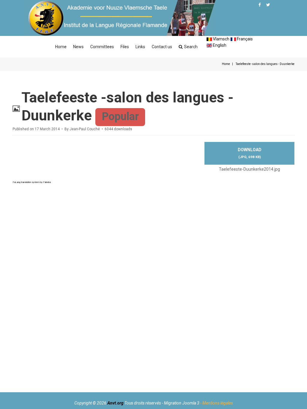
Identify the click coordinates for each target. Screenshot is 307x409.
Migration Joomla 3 (181, 403)
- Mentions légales (216, 403)
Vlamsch (220, 39)
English (219, 45)
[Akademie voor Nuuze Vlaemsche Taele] (120, 18)
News (78, 46)
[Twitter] (268, 5)
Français (244, 39)
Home (61, 46)
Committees (102, 46)
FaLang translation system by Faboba (32, 182)
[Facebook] (259, 5)
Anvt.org (115, 403)
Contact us (162, 46)
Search (191, 46)
